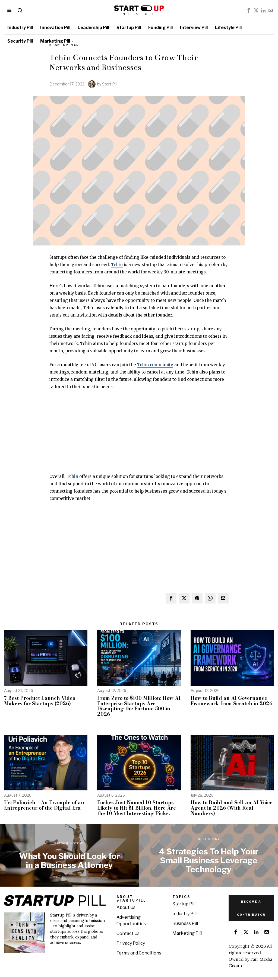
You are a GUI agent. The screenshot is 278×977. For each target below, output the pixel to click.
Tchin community (155, 364)
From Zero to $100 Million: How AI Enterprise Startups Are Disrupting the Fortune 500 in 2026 (139, 706)
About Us (125, 907)
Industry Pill (184, 913)
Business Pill (185, 923)
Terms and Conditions (138, 953)
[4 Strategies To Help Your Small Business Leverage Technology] (208, 855)
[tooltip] (248, 10)
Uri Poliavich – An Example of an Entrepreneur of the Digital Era (44, 805)
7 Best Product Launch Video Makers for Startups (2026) (39, 700)
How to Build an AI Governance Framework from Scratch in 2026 (231, 700)
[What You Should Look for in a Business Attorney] (69, 855)
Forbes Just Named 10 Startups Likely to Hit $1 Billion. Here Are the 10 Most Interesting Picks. (136, 808)
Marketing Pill (187, 933)
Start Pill (109, 84)
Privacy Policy (130, 943)
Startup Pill (183, 903)
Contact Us (128, 933)
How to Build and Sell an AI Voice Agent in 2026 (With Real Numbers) (232, 808)
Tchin (117, 264)
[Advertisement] (139, 435)
